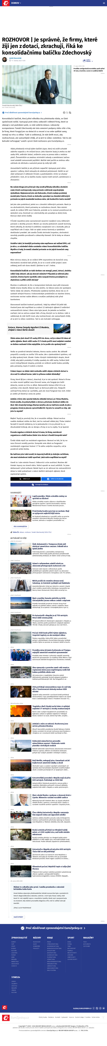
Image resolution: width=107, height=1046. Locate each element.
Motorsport (72, 948)
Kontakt (57, 1017)
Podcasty (36, 948)
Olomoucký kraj (52, 955)
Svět (12, 944)
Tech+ (85, 942)
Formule (70, 950)
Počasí (13, 955)
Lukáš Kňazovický (15, 58)
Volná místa (95, 1017)
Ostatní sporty (72, 959)
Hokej (69, 942)
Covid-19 (14, 966)
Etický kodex (43, 1017)
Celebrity (14, 983)
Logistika (14, 953)
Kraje (50, 937)
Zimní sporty (72, 957)
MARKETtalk (15, 961)
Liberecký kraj (51, 966)
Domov (15, 3)
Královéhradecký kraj (54, 961)
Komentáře (36, 946)
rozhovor (28, 532)
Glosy (35, 944)
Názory (37, 937)
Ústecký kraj (51, 950)
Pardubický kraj (52, 964)
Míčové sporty (72, 953)
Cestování (86, 946)
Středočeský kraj (52, 944)
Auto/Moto (87, 944)
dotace (22, 532)
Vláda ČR (16, 532)
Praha (49, 942)
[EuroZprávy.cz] (7, 3)
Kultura (14, 950)
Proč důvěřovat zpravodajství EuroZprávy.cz (22, 113)
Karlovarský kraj (52, 968)
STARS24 (15, 977)
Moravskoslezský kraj (54, 948)
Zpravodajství (19, 937)
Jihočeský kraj (51, 953)
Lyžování (70, 955)
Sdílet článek (88, 60)
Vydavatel (64, 1017)
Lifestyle (14, 986)
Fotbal (70, 944)
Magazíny (88, 937)
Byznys (13, 948)
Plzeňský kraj (51, 957)
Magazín (14, 959)
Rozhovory (36, 942)
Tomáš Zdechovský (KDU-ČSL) (41, 532)
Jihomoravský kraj (53, 946)
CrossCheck (15, 964)
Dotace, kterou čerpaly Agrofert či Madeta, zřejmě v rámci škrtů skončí (28, 328)
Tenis (69, 946)
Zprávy (13, 981)
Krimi (12, 957)
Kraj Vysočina (51, 970)
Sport (13, 946)
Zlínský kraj (51, 959)
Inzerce (71, 1017)
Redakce (51, 1017)
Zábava (13, 990)
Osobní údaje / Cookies (83, 1017)
